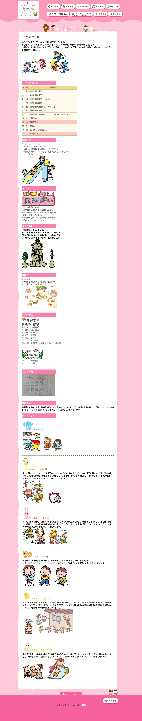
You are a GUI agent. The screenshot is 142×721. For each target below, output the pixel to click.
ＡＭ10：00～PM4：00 (31, 144)
